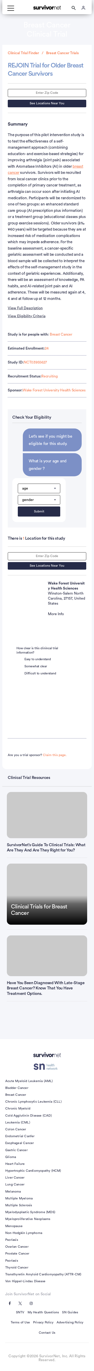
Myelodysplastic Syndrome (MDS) (30, 1212)
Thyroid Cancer (16, 1267)
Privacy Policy (43, 1322)
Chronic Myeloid (17, 1108)
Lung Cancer (14, 1184)
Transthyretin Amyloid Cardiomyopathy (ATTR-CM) (43, 1274)
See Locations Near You (47, 103)
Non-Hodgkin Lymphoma (23, 1233)
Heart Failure (15, 1164)
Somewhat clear (35, 666)
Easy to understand (37, 659)
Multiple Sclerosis (18, 1205)
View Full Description (25, 308)
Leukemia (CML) (17, 1122)
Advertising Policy (70, 1322)
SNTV (20, 1312)
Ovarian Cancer (17, 1246)
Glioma (10, 1157)
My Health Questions (43, 1312)
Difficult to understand (40, 673)
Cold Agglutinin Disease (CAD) (28, 1115)
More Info (56, 614)
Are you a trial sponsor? (37, 755)
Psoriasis (11, 1240)
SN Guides (70, 1312)
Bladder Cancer (16, 1088)
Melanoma (13, 1191)
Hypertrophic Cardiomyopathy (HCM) (33, 1170)
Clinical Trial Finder (23, 53)
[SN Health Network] (47, 1067)
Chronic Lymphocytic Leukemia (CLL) (33, 1101)
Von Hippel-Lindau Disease (25, 1281)
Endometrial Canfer (20, 1136)
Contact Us (47, 1332)
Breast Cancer (61, 334)
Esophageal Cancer (19, 1143)
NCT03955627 (35, 362)
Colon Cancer (15, 1129)
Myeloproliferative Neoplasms (27, 1219)
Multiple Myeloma (19, 1198)
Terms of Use (20, 1322)
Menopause (14, 1226)
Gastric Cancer (16, 1150)
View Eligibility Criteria (26, 316)
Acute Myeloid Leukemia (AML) (29, 1081)
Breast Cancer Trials (62, 53)
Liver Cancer (14, 1177)
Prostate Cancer (17, 1253)
